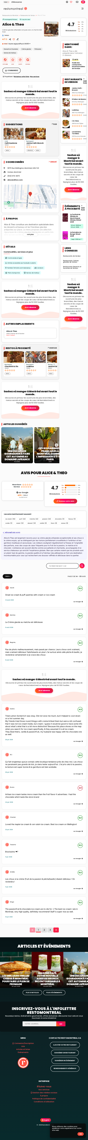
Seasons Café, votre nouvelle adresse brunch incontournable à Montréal (47, 979)
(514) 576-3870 (13, 176)
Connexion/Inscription (24, 1043)
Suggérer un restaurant (65, 1053)
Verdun (10, 172)
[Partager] (10, 39)
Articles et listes (23, 1049)
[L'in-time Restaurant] (66, 124)
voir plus (30, 234)
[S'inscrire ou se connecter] (68, 2)
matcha (34, 519)
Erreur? (53, 162)
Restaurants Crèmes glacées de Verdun (71, 261)
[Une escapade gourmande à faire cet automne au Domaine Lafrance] (17, 444)
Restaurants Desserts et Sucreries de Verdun (72, 267)
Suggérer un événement (65, 1061)
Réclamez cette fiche (21, 76)
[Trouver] (82, 565)
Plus (55, 124)
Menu (7, 150)
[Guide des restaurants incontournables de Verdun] (66, 63)
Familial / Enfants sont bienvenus (18, 268)
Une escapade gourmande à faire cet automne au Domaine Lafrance (17, 455)
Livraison (40, 268)
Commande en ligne (15, 258)
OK (80, 1134)
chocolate (59, 519)
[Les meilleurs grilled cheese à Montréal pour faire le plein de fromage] (16, 969)
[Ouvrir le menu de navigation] (82, 9)
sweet (20, 523)
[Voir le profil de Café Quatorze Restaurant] (14, 134)
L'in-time (75, 121)
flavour (72, 519)
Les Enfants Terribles (76, 133)
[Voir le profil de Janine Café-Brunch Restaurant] (35, 134)
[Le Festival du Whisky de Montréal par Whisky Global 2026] (65, 217)
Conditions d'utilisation (44, 1101)
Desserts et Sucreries (11, 49)
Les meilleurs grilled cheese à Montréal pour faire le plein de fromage (15, 980)
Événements (23, 1052)
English (46, 1120)
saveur (64, 523)
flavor (54, 523)
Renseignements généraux (65, 1068)
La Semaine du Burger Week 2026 (75, 234)
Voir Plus (53, 348)
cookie (8, 523)
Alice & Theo (13, 24)
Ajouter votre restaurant (65, 1045)
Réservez (30, 150)
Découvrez (17, 2)
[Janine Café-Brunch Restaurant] (66, 91)
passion (46, 519)
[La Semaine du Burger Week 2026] (65, 235)
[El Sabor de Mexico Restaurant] (66, 102)
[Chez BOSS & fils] (14, 357)
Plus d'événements (54, 993)
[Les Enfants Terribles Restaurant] (66, 134)
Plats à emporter (14, 273)
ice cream (10, 519)
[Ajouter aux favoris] (14, 39)
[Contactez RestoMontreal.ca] (77, 2)
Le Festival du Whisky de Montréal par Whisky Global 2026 (75, 218)
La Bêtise (75, 110)
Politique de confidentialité (44, 1098)
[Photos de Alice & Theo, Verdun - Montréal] (51, 29)
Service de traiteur (10, 53)
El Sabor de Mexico (79, 99)
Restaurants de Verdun (27, 15)
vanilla (43, 523)
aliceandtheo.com (15, 180)
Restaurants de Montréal (10, 15)
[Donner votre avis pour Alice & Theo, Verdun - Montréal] (17, 39)
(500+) (23, 495)
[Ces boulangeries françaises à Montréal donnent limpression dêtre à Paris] (50, 444)
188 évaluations (70, 30)
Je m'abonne (30, 108)
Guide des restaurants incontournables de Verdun (78, 66)
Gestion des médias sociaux (44, 1092)
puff (22, 519)
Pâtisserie (38, 49)
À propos (44, 1095)
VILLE (5, 2)
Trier (7, 576)
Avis (23, 1046)
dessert (32, 523)
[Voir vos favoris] (72, 2)
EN (83, 2)
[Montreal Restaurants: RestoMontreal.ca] (13, 8)
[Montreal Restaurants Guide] (23, 1062)
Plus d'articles (32, 993)
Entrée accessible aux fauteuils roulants (22, 263)
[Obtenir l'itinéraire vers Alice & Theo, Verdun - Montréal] (30, 197)
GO (60, 1024)
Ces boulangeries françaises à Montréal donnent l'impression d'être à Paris (50, 454)
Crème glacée (26, 49)
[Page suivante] (56, 930)
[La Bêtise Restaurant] (66, 113)
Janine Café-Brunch (77, 89)
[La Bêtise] (35, 357)
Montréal (17, 172)
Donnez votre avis (66, 501)
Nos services (34, 76)
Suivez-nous (45, 1086)
